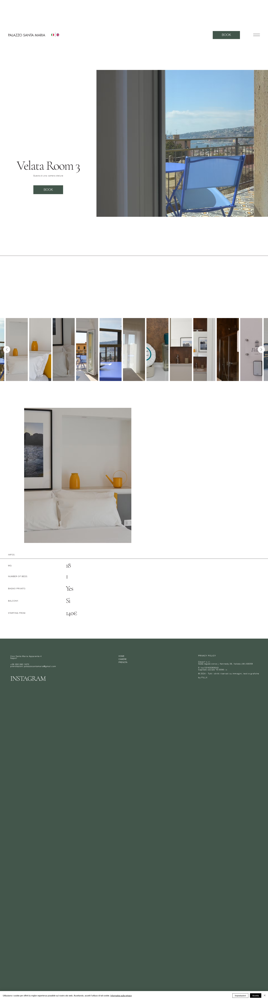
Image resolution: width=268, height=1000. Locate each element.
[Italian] (52, 35)
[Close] (264, 995)
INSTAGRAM (28, 679)
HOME (121, 656)
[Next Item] (261, 349)
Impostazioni (240, 995)
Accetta (255, 995)
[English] (57, 35)
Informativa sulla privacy (121, 995)
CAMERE (123, 659)
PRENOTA (123, 662)
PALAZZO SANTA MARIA (26, 35)
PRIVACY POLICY (207, 655)
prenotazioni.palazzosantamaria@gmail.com (33, 666)
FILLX (204, 677)
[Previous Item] (6, 349)
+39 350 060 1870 (19, 664)
